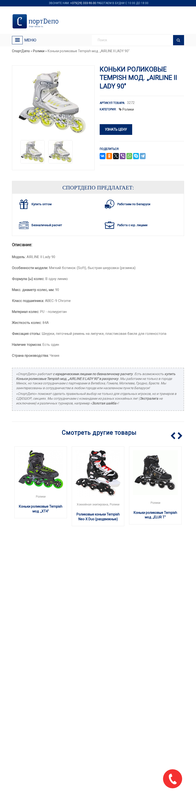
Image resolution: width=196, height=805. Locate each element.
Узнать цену (116, 129)
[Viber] (122, 156)
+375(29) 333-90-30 (83, 3)
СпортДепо (21, 51)
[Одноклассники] (109, 156)
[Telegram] (143, 156)
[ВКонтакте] (102, 156)
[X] (116, 156)
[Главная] (36, 21)
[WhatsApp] (129, 156)
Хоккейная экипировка (92, 504)
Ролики (38, 51)
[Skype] (136, 156)
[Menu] (17, 40)
